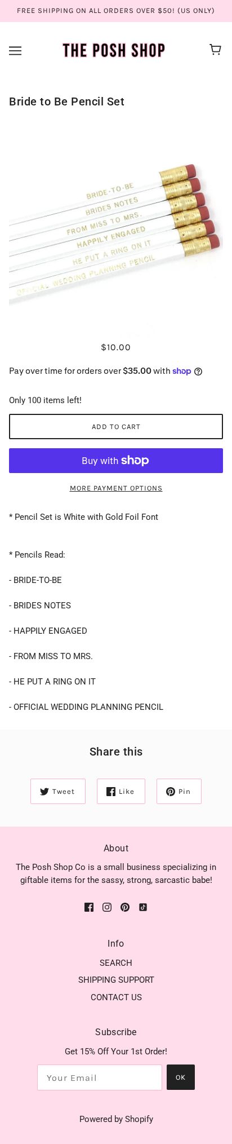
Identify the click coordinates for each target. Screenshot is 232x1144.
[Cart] (217, 50)
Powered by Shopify (116, 1119)
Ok (181, 1077)
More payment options (116, 488)
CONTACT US (116, 997)
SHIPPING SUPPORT (116, 980)
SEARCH (116, 963)
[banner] (114, 50)
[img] (89, 907)
